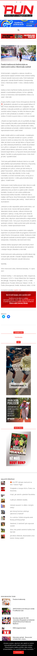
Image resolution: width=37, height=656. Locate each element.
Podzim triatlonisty (19, 599)
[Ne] (35, 648)
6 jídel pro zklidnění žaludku (18, 500)
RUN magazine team (19, 628)
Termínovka (18, 337)
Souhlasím (18, 652)
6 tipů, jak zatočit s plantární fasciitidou (22, 494)
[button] (18, 11)
